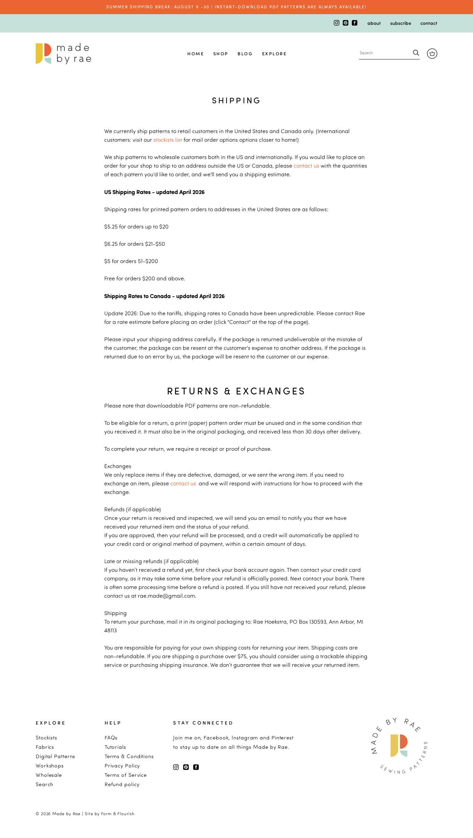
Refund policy (122, 784)
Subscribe (400, 23)
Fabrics (45, 747)
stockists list (167, 139)
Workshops (50, 765)
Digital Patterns (55, 756)
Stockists (46, 737)
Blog (245, 53)
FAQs (111, 737)
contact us (306, 165)
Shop (221, 53)
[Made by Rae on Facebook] (354, 23)
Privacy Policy (122, 765)
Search (44, 784)
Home (195, 53)
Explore (274, 53)
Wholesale (49, 775)
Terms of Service (126, 775)
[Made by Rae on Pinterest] (346, 23)
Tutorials (115, 747)
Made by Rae (66, 813)
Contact (428, 23)
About (374, 23)
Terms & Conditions (129, 756)
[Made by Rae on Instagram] (337, 23)
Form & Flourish (118, 813)
